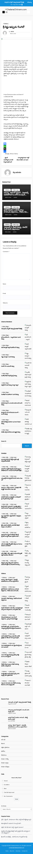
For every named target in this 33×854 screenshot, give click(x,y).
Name (4, 284)
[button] (28, 12)
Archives (3, 806)
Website (5, 303)
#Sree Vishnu (14, 154)
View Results (16, 802)
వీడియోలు (6, 23)
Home (7, 851)
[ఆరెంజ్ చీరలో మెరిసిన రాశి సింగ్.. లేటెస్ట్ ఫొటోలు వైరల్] (4, 719)
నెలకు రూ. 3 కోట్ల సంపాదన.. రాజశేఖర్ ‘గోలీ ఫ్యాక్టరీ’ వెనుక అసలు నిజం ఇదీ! (11, 488)
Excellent (6, 784)
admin (12, 31)
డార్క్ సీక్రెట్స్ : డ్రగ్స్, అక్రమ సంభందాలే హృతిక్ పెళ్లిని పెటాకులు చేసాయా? (11, 554)
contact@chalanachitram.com (16, 847)
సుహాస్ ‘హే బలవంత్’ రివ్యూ (7, 366)
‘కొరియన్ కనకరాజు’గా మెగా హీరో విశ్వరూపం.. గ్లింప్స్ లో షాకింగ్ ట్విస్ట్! (9, 618)
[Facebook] (16, 144)
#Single (7, 154)
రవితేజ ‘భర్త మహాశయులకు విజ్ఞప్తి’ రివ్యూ (10, 432)
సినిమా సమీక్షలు (6, 326)
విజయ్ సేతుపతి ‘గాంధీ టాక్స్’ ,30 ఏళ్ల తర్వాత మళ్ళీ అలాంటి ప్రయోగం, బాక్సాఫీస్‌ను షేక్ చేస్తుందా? (11, 609)
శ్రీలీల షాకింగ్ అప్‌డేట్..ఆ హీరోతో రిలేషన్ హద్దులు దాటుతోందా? (10, 526)
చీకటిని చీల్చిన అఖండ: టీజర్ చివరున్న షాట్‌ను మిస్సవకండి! (10, 665)
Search (3, 441)
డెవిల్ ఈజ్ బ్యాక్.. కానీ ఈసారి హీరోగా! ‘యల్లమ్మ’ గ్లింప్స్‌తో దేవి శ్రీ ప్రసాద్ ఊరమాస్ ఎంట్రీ (11, 628)
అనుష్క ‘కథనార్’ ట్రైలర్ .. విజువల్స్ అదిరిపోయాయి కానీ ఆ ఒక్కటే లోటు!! (16, 195)
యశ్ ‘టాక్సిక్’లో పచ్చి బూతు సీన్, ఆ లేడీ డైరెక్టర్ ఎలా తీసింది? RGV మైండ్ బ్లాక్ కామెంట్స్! (10, 637)
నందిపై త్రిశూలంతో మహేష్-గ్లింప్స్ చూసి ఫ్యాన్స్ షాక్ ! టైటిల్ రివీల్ (10, 674)
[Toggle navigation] (6, 12)
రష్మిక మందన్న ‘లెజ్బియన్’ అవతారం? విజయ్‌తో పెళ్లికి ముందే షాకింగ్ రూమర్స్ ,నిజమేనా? (10, 564)
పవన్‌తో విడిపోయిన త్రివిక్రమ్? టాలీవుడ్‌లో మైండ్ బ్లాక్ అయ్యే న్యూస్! (11, 497)
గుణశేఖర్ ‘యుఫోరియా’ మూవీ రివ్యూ (10, 394)
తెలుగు (3, 743)
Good (5, 781)
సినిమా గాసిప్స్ (5, 457)
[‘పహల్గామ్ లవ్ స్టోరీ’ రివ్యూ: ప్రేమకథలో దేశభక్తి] (4, 704)
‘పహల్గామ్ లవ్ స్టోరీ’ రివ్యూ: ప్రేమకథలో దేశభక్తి (11, 328)
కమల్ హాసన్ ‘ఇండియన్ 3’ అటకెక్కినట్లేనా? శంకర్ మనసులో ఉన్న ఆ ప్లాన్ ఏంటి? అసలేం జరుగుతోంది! (11, 508)
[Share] (16, 151)
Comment (6, 251)
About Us (12, 851)
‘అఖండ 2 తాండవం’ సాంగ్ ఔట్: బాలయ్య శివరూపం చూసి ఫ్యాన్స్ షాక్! (10, 683)
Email (4, 293)
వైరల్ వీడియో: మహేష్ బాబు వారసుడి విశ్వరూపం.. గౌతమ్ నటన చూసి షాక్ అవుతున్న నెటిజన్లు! (16, 212)
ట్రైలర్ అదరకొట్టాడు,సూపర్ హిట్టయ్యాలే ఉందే (8, 160)
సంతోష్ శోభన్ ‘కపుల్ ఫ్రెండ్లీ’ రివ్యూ (9, 375)
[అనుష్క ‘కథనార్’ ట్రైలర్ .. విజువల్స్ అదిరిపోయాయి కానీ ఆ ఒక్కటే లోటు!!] (4, 727)
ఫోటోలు (3, 751)
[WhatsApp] (16, 146)
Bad (5, 788)
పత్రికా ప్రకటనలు (5, 747)
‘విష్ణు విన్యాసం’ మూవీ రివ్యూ (8, 357)
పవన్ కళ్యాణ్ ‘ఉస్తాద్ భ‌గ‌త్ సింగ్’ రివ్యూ (10, 347)
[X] (16, 149)
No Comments (8, 796)
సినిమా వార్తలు (16, 190)
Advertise (18, 851)
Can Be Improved (9, 792)
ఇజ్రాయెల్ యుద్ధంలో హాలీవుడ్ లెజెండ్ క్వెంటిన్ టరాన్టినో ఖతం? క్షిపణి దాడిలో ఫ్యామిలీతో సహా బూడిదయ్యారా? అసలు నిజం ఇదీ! (10, 537)
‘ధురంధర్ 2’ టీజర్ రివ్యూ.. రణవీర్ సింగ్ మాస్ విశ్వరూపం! (15, 228)
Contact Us (24, 851)
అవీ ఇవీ (3, 739)
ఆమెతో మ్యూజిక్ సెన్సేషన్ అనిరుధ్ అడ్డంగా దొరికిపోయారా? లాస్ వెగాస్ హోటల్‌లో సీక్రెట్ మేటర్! (11, 470)
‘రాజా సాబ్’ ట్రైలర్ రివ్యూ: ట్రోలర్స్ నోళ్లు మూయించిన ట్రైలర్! (10, 655)
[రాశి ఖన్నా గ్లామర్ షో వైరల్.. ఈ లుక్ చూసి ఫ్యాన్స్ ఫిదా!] (4, 712)
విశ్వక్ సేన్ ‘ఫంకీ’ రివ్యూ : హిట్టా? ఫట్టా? (10, 385)
